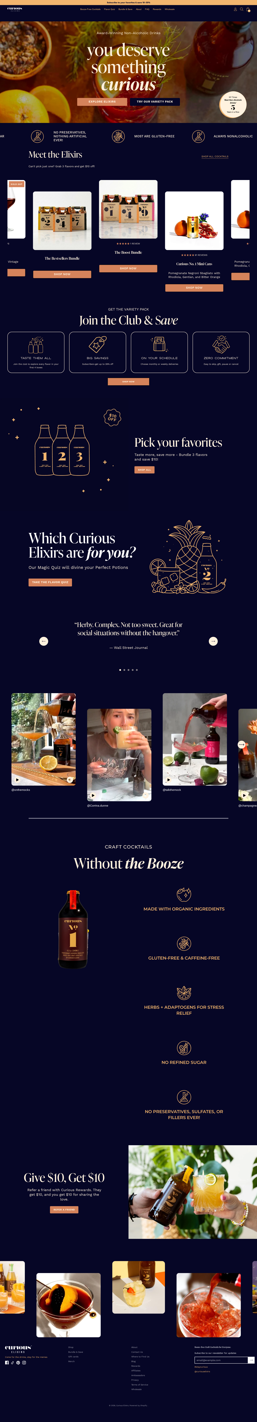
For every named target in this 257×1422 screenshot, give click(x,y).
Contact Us (137, 1352)
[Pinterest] (18, 1363)
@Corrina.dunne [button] (97, 805)
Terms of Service (139, 1384)
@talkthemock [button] (172, 789)
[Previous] (15, 236)
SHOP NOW (52, 274)
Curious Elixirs (122, 1405)
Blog (133, 1361)
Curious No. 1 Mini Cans (184, 263)
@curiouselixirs (202, 1371)
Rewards (157, 9)
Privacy (135, 1380)
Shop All (144, 469)
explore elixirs (102, 102)
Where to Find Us (140, 1356)
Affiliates (135, 1370)
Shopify (143, 1405)
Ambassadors (138, 1375)
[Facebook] (7, 1363)
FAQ (147, 9)
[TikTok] (12, 1363)
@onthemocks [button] (20, 789)
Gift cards (73, 1356)
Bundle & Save (125, 9)
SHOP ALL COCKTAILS (215, 156)
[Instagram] (24, 1363)
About (138, 9)
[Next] (242, 236)
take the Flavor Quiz (50, 582)
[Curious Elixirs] (14, 9)
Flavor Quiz (109, 9)
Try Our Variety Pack (155, 102)
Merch (71, 1361)
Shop (70, 1347)
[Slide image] (52, 220)
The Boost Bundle (118, 252)
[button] (248, 9)
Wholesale (170, 9)
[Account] (235, 9)
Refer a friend (64, 1209)
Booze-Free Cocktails (90, 9)
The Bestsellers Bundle (52, 258)
